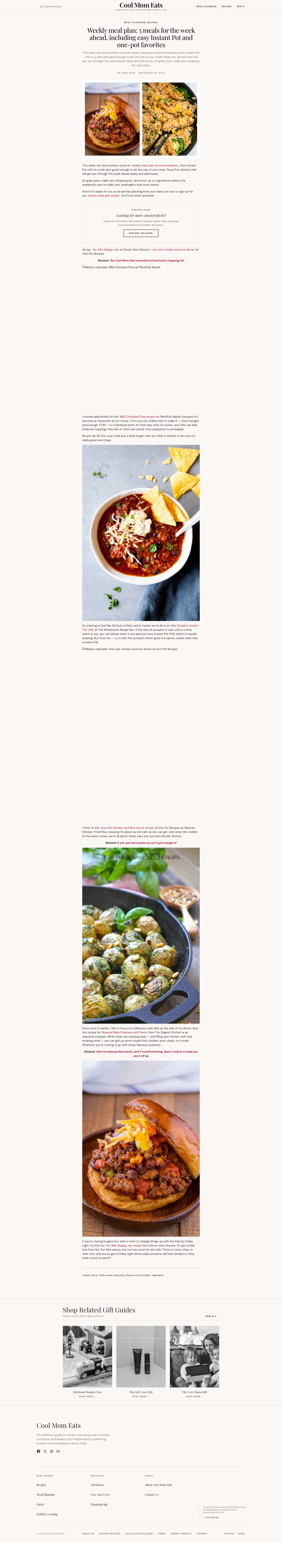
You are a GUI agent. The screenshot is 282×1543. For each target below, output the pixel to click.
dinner (94, 1275)
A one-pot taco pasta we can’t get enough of (146, 843)
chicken (86, 1275)
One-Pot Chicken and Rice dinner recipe (127, 828)
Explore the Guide (144, 234)
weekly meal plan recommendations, (155, 165)
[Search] (41, 6)
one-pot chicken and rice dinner (173, 249)
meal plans (119, 1275)
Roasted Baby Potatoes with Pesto (124, 1032)
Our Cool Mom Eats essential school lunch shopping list (147, 260)
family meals (105, 1275)
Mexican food (133, 1275)
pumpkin (146, 1275)
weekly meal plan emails (103, 195)
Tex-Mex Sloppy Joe (105, 249)
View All (212, 1316)
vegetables (158, 1275)
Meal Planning (134, 22)
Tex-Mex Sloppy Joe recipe (123, 1245)
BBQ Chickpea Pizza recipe (137, 416)
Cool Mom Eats (141, 4)
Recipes (152, 22)
